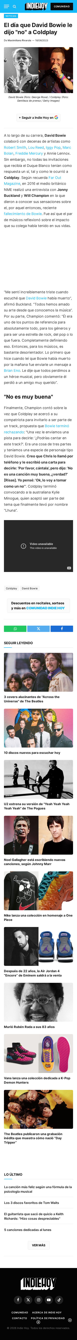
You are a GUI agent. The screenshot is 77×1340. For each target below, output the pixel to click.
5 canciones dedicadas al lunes (27, 1230)
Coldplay (11, 588)
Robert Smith (15, 147)
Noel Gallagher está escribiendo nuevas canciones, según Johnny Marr (34, 862)
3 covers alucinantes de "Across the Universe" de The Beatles (32, 699)
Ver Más (38, 1245)
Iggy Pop (53, 147)
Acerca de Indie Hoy (47, 1312)
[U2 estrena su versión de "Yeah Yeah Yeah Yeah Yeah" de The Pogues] (38, 779)
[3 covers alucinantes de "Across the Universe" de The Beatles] (38, 672)
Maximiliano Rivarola (19, 40)
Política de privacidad (48, 1318)
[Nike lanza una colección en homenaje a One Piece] (38, 890)
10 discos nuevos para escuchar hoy (32, 753)
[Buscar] (14, 6)
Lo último (13, 1174)
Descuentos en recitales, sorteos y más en (38, 605)
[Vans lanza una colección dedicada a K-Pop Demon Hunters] (38, 1053)
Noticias (11, 16)
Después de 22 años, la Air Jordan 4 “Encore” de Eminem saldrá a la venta (33, 973)
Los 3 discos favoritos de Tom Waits (31, 1203)
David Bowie (36, 298)
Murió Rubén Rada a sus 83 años (29, 1027)
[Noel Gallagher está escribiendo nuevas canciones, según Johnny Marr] (38, 835)
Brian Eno (12, 370)
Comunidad (62, 6)
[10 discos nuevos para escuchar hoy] (38, 728)
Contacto (19, 1318)
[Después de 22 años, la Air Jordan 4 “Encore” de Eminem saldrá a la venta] (38, 946)
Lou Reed (36, 147)
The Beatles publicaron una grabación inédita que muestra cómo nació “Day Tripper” (33, 1138)
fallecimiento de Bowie (23, 214)
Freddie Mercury (29, 153)
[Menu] (6, 6)
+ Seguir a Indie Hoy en (36, 118)
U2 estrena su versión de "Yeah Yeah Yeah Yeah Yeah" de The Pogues (36, 806)
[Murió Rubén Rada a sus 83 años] (38, 1002)
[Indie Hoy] (36, 6)
